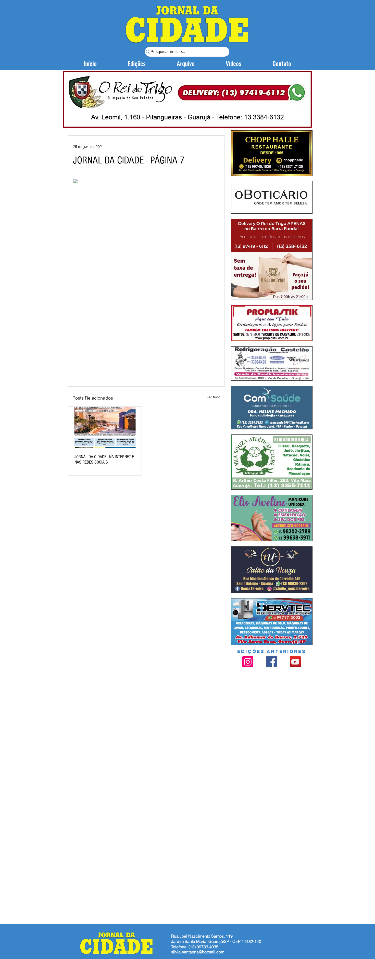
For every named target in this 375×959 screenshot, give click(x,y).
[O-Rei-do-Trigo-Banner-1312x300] (187, 99)
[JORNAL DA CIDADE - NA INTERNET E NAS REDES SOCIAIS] (105, 427)
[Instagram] (247, 661)
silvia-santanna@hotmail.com (197, 951)
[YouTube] (295, 661)
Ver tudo (213, 397)
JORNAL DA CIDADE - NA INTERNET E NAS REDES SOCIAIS (104, 459)
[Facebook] (271, 661)
